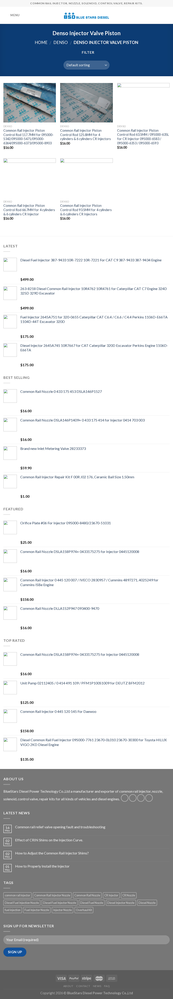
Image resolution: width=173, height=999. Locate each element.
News (97, 986)
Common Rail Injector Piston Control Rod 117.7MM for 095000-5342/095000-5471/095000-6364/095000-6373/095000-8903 (28, 137)
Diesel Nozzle (147, 903)
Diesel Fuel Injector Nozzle (59, 903)
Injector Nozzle (62, 910)
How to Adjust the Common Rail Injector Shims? (52, 853)
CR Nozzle (128, 895)
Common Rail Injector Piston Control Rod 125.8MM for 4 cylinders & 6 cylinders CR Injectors (85, 135)
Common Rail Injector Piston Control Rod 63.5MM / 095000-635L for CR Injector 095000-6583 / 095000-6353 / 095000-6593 (143, 137)
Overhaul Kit (84, 910)
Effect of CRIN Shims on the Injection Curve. (49, 840)
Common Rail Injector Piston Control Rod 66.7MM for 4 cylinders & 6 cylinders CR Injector (29, 210)
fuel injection (12, 910)
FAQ (107, 986)
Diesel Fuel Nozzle (91, 903)
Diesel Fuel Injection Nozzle (22, 903)
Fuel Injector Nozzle (37, 910)
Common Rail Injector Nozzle (52, 895)
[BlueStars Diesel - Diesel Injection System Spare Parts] (86, 15)
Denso (60, 42)
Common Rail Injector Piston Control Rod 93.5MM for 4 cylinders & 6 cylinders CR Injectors (86, 210)
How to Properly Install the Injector (42, 866)
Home (41, 42)
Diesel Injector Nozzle (120, 903)
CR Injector (111, 895)
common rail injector (17, 895)
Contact (83, 986)
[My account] (159, 15)
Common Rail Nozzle (87, 895)
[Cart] (167, 15)
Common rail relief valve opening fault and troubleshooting (60, 827)
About (68, 986)
